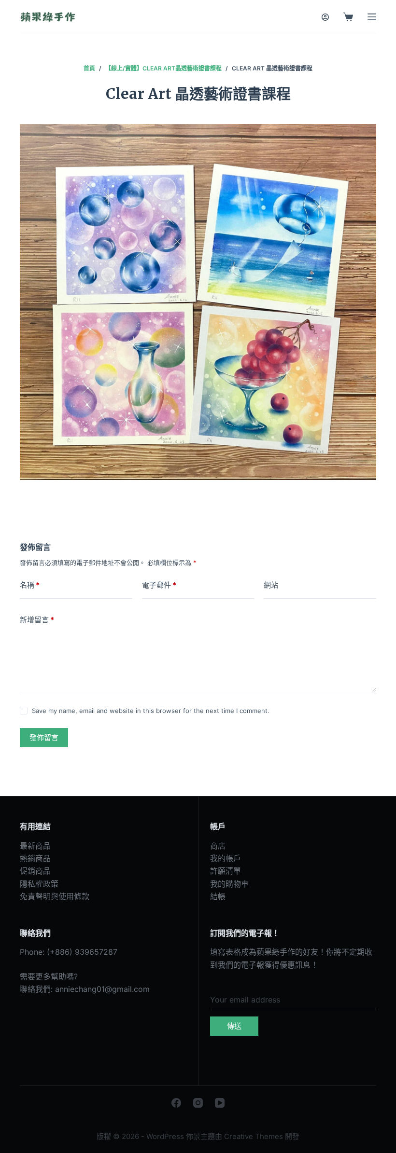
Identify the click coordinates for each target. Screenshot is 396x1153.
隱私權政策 (39, 884)
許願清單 (225, 871)
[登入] (325, 17)
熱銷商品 (35, 858)
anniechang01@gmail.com (102, 989)
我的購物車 (229, 884)
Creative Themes (253, 1136)
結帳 (218, 896)
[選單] (372, 17)
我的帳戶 (225, 858)
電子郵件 (159, 585)
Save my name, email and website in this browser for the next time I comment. (150, 710)
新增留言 (37, 619)
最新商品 (35, 846)
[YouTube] (220, 1103)
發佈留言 (43, 737)
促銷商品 (35, 871)
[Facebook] (176, 1103)
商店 (218, 846)
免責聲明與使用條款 (54, 896)
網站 (271, 585)
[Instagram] (198, 1103)
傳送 (234, 1025)
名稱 (30, 585)
